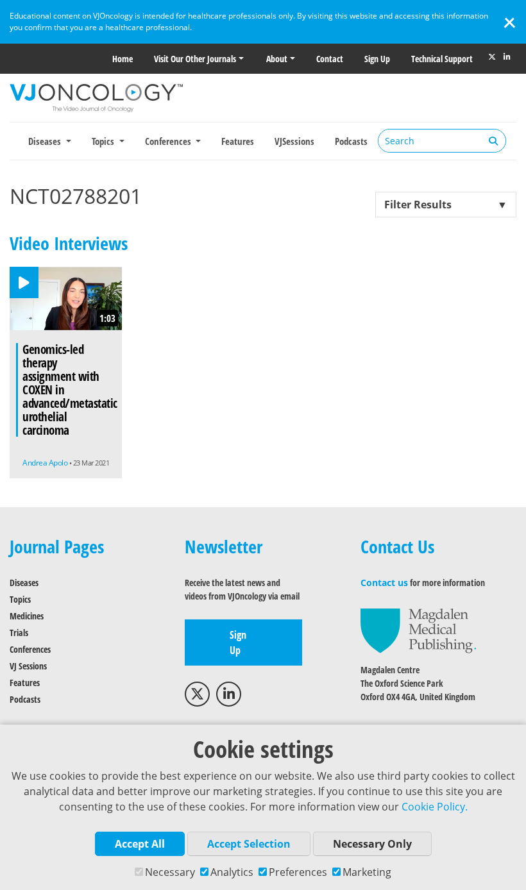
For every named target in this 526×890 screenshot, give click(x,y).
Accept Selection (249, 844)
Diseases (24, 582)
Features (237, 141)
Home (122, 59)
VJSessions (294, 141)
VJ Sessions (28, 666)
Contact (329, 59)
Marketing (367, 872)
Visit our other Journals (195, 59)
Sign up (377, 59)
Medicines (27, 616)
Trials (19, 632)
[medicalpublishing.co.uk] (418, 630)
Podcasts (351, 141)
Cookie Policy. (435, 807)
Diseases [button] (46, 141)
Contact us (384, 582)
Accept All (140, 844)
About (276, 59)
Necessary (170, 872)
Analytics (231, 872)
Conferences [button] (169, 141)
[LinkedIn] (506, 57)
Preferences (298, 872)
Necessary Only (372, 844)
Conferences (30, 649)
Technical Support (442, 59)
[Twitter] (492, 57)
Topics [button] (104, 141)
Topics (20, 599)
